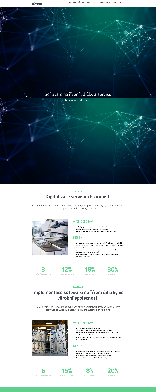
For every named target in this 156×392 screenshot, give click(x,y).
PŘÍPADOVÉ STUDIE (84, 2)
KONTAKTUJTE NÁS (104, 2)
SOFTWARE (72, 2)
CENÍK (94, 2)
